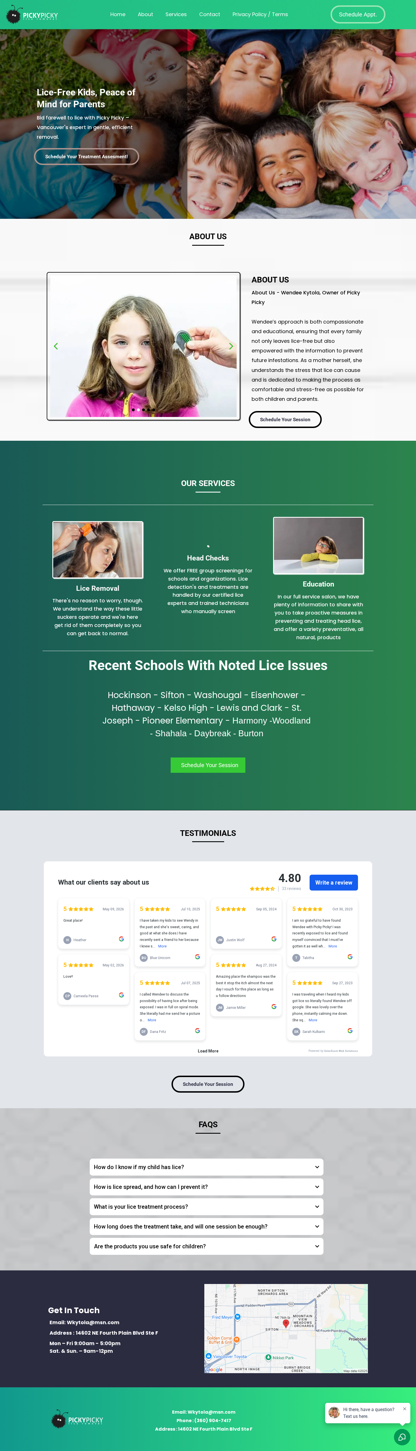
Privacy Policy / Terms (260, 14)
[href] (286, 1328)
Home (117, 14)
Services (176, 14)
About (145, 14)
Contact (209, 14)
